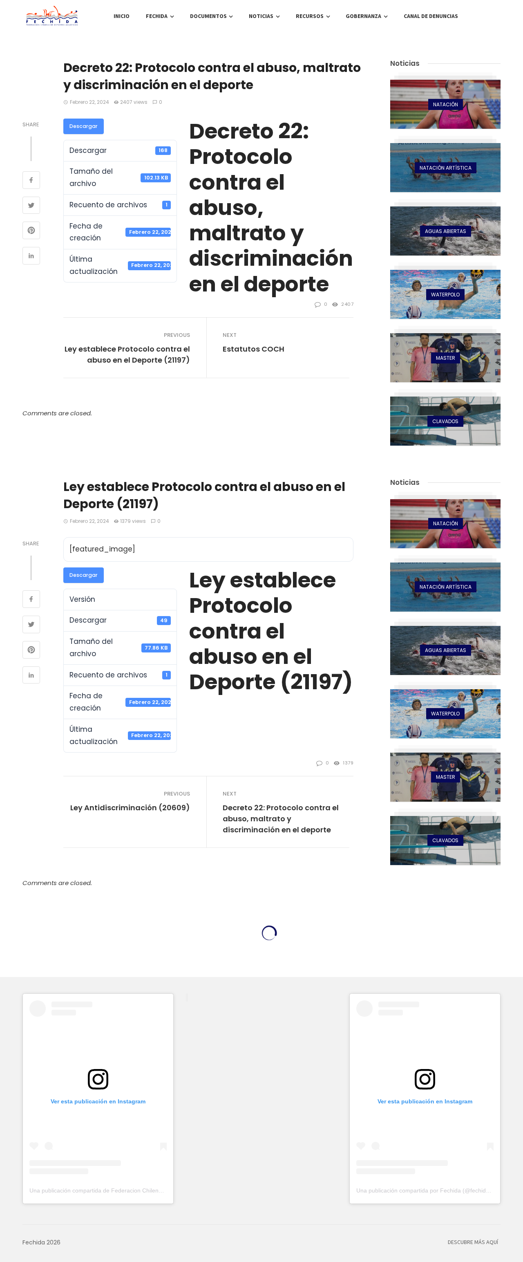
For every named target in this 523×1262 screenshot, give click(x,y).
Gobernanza (363, 16)
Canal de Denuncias (431, 16)
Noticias (261, 16)
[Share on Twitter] (31, 206)
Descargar (83, 126)
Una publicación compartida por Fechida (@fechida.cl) (426, 1190)
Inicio (122, 16)
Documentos (208, 16)
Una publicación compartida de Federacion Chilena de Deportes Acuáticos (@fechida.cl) (143, 1190)
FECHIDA (157, 16)
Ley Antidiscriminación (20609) (130, 807)
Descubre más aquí (473, 1242)
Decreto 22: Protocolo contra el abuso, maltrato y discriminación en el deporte (281, 818)
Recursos (310, 16)
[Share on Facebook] (31, 181)
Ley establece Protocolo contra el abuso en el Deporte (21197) (127, 354)
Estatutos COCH (253, 349)
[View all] (445, 104)
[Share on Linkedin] (31, 257)
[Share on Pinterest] (31, 231)
